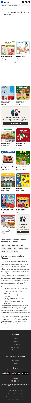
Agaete (13, 318)
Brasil (15, 384)
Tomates (20, 248)
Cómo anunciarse (15, 360)
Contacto (15, 341)
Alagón (17, 323)
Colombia (22, 384)
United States (12, 385)
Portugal (6, 385)
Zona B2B (15, 363)
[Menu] (28, 2)
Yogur (3, 251)
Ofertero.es (19, 390)
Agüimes (3, 323)
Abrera (18, 321)
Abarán (15, 319)
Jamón (3, 245)
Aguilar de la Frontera (11, 321)
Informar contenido (15, 344)
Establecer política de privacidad (15, 394)
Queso (8, 245)
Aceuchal (12, 323)
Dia (18, 268)
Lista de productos (15, 350)
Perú (2, 385)
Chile (18, 384)
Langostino (9, 251)
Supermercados (21, 263)
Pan (22, 245)
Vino (13, 245)
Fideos (16, 251)
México (27, 384)
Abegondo (3, 319)
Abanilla (8, 323)
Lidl (16, 268)
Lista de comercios (15, 347)
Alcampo (3, 269)
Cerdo (14, 248)
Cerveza (4, 248)
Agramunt (20, 319)
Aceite (9, 248)
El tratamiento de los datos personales (15, 399)
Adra (8, 319)
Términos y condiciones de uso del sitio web (15, 396)
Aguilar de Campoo (20, 318)
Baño (17, 245)
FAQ (15, 339)
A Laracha (23, 321)
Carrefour (24, 268)
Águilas (11, 319)
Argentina (10, 384)
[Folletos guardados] (23, 2)
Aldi (21, 268)
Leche (26, 248)
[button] (26, 2)
